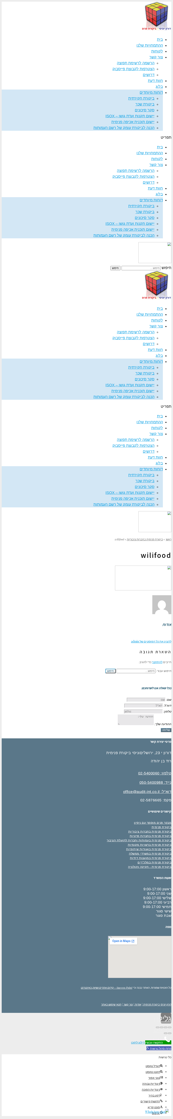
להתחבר (157, 662)
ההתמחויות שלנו (150, 45)
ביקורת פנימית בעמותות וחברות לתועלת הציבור (139, 840)
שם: (168, 700)
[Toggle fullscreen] (161, 1027)
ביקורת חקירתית (141, 98)
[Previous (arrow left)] (169, 1033)
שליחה (166, 730)
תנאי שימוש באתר (111, 1004)
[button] (86, 137)
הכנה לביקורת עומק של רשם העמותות (123, 128)
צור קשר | (127, 1004)
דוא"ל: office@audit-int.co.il (147, 792)
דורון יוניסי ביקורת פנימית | (156, 1004)
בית (160, 39)
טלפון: (167, 711)
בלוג (159, 86)
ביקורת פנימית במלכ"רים (154, 862)
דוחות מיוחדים (151, 92)
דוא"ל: (167, 705)
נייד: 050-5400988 (155, 782)
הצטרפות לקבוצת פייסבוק (133, 69)
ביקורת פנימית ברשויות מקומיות (150, 844)
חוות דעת (155, 81)
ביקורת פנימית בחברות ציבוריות (145, 539)
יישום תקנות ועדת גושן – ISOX (129, 116)
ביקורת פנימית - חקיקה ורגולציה (149, 866)
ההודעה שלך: (163, 724)
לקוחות (157, 51)
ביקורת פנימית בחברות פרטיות (151, 836)
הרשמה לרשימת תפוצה (135, 63)
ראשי (168, 539)
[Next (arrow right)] (165, 1033)
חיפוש (166, 268)
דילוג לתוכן (138, 1042)
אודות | (137, 1004)
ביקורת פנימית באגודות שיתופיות (148, 849)
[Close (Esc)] (169, 1027)
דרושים (148, 75)
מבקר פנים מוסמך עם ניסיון (153, 822)
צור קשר (156, 57)
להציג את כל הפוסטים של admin (151, 641)
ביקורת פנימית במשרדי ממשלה (150, 853)
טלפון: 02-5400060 (155, 773)
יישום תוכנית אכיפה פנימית (132, 122)
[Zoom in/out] (157, 1027)
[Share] (165, 1027)
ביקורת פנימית (162, 827)
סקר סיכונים (144, 110)
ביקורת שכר (144, 104)
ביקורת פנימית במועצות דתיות (151, 858)
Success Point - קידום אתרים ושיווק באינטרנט (106, 987)
